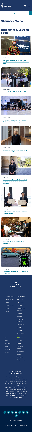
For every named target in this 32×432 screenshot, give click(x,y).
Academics (20, 305)
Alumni (7, 302)
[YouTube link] (16, 412)
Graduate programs (19, 315)
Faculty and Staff (10, 305)
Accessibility (7, 343)
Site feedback (7, 349)
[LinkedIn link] (19, 412)
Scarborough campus (20, 353)
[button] (25, 6)
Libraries (19, 327)
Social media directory (16, 420)
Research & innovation (20, 320)
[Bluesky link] (27, 412)
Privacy (6, 346)
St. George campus (19, 342)
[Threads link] (16, 415)
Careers (6, 340)
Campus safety (21, 360)
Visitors (7, 311)
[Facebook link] (8, 412)
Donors (7, 308)
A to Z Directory (21, 333)
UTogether (19, 330)
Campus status (22, 337)
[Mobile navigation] (29, 6)
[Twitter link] (4, 412)
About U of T (20, 299)
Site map (6, 352)
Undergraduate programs (21, 309)
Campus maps (20, 357)
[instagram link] (12, 412)
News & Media (21, 296)
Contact (6, 337)
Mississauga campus (20, 347)
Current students (10, 299)
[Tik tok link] (23, 412)
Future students (10, 296)
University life (20, 324)
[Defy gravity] (16, 283)
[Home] (8, 5)
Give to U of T (20, 302)
